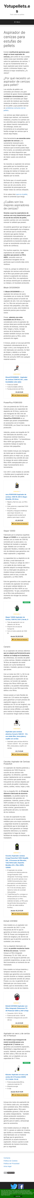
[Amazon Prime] (25, 392)
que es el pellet (21, 194)
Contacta (7, 1158)
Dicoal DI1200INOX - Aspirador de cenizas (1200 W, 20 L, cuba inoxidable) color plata (16, 379)
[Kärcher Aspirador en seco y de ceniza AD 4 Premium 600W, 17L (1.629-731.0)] (17, 1068)
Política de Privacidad (11, 1163)
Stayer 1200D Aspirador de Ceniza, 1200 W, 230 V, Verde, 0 (17, 618)
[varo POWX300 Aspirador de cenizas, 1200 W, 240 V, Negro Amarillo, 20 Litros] (17, 485)
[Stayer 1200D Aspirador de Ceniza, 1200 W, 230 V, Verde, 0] (17, 608)
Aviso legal (7, 1166)
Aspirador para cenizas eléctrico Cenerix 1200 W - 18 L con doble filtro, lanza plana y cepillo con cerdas (17, 735)
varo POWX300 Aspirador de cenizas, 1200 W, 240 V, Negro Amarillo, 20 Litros (16, 497)
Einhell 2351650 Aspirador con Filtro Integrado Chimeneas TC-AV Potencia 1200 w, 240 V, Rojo (17, 1008)
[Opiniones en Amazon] (17, 374)
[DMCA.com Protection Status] (9, 1173)
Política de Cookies (10, 1161)
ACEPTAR (18, 1196)
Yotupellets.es (17, 9)
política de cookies (16, 1194)
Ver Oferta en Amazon (20, 395)
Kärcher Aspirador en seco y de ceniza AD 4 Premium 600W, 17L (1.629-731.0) (17, 1077)
